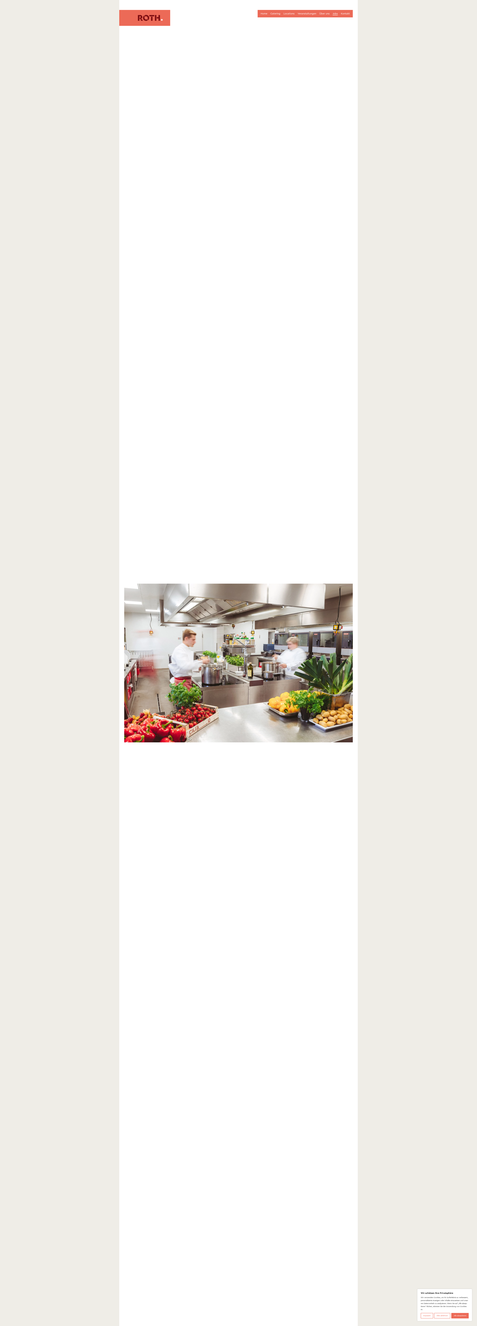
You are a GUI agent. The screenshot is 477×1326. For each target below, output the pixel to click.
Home (264, 13)
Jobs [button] (335, 13)
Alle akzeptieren (460, 1316)
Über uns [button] (324, 13)
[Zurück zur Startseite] (144, 18)
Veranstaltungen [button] (307, 13)
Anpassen (427, 1316)
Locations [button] (289, 13)
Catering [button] (275, 13)
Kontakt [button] (345, 13)
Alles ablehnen (442, 1316)
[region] (444, 1305)
